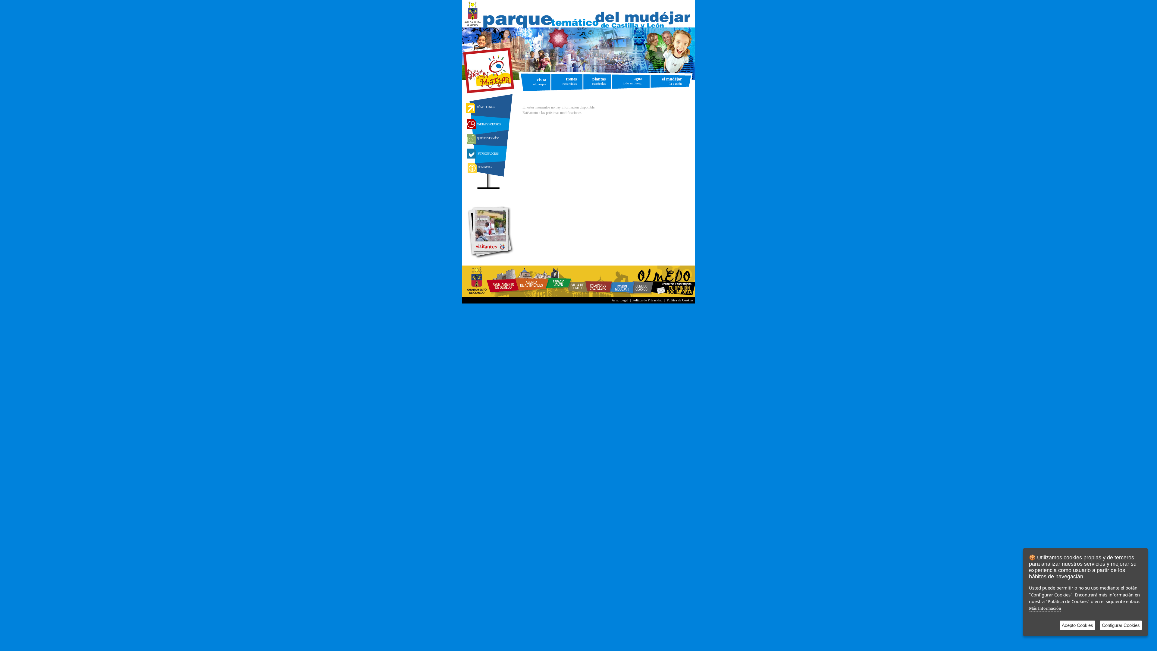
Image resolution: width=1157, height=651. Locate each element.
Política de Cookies (680, 300)
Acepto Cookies (1077, 625)
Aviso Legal (620, 300)
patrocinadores (488, 153)
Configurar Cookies (1121, 625)
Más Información (1045, 608)
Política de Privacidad (647, 300)
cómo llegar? (486, 107)
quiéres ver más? (487, 138)
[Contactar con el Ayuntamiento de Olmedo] (675, 295)
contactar (485, 167)
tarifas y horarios (488, 124)
